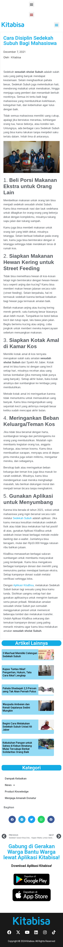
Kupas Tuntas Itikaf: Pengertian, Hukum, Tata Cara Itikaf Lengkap (17, 672)
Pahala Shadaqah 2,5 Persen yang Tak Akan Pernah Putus (19, 690)
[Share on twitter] (31, 819)
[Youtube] (27, 932)
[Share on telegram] (22, 819)
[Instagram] (45, 932)
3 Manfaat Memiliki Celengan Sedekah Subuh (20, 655)
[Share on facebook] (12, 819)
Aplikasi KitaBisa (23, 585)
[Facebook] (9, 932)
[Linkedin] (36, 932)
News (8, 785)
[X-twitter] (18, 932)
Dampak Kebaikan (15, 778)
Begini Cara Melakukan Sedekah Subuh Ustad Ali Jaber (17, 726)
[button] (31, 4)
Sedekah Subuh (22, 518)
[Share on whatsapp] (41, 819)
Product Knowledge (17, 791)
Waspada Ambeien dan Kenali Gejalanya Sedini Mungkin (16, 707)
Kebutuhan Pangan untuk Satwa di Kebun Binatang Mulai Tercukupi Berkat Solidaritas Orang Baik (17, 747)
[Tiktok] (54, 932)
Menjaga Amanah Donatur (20, 798)
